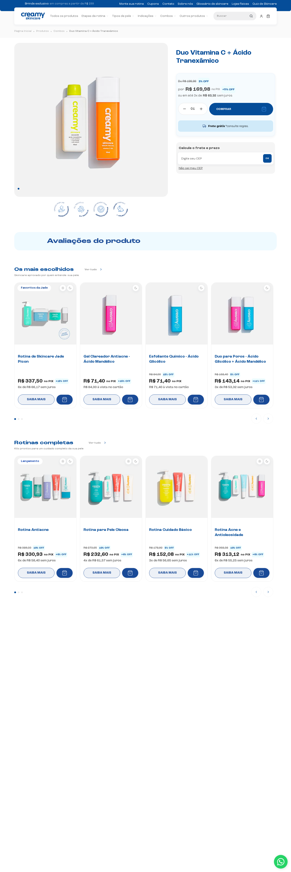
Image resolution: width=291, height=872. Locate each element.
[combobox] (234, 16)
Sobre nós (185, 3)
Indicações (145, 16)
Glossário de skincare (212, 3)
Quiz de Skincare (264, 3)
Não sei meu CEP (191, 168)
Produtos (42, 31)
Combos (166, 16)
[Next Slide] (268, 418)
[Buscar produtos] (251, 16)
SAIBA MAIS (36, 399)
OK (267, 158)
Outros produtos (192, 16)
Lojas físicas (240, 3)
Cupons (153, 3)
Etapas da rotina (93, 16)
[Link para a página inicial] (23, 31)
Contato (168, 3)
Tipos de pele (121, 16)
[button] (15, 419)
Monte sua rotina (131, 3)
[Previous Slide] (256, 418)
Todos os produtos (64, 16)
